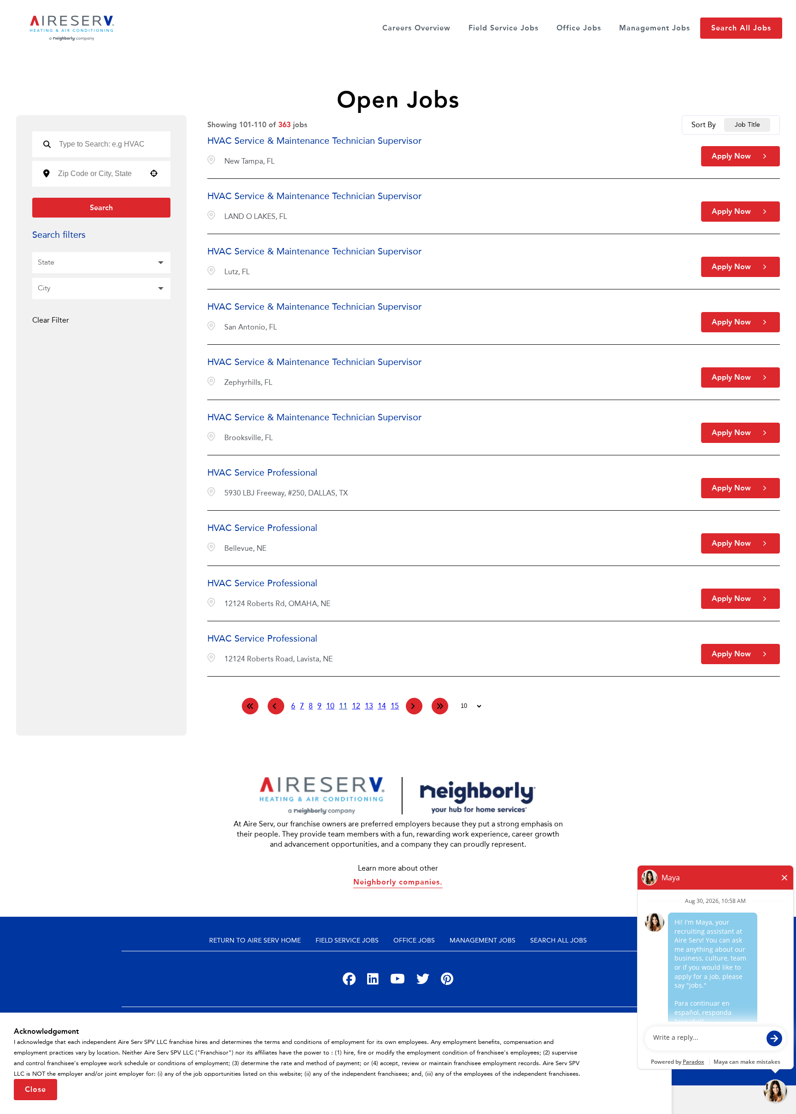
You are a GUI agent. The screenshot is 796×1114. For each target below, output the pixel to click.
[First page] (250, 706)
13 (369, 705)
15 (395, 705)
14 (382, 705)
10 (330, 705)
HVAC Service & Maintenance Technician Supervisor (314, 140)
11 (343, 705)
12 (356, 705)
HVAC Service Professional (262, 472)
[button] (101, 262)
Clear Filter (50, 320)
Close (35, 1089)
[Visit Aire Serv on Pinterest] (447, 981)
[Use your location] (154, 174)
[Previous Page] (276, 706)
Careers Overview (416, 28)
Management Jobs (654, 28)
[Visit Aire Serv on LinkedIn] (373, 981)
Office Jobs (578, 28)
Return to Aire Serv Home (255, 940)
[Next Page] (414, 706)
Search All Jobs (741, 28)
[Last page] (440, 706)
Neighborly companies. (398, 882)
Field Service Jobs (503, 28)
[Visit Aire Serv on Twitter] (423, 981)
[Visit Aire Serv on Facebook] (349, 981)
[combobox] (99, 173)
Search (101, 207)
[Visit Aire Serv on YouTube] (398, 981)
